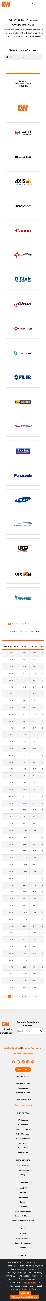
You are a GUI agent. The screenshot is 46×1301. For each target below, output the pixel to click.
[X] (23, 1062)
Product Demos (23, 1099)
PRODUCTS (23, 1113)
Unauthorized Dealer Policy (23, 1221)
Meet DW (23, 1188)
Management (23, 1197)
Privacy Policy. (30, 1283)
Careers (23, 1202)
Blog (23, 1175)
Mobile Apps (23, 1148)
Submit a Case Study (23, 1053)
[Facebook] (13, 1062)
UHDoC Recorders (23, 1134)
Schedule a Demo (23, 1239)
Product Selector (23, 1093)
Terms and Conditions (23, 1211)
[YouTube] (18, 1062)
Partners (23, 1248)
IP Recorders (23, 1125)
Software (23, 1143)
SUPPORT (23, 1256)
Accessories (23, 1088)
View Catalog (23, 1153)
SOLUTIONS (23, 1077)
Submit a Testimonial (31, 1048)
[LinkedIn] (28, 1062)
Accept (25, 1293)
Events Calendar (23, 1166)
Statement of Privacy (23, 1216)
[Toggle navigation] (40, 4)
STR (42, 646)
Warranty (23, 1207)
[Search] (33, 4)
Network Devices (23, 1139)
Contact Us (23, 1193)
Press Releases (23, 1170)
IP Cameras (23, 1120)
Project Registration (23, 1243)
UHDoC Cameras (23, 1129)
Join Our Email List (12, 1048)
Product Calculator (23, 1084)
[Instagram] (32, 1062)
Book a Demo (23, 1069)
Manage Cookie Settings (24, 1297)
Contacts (23, 1234)
